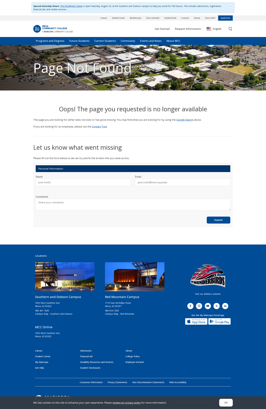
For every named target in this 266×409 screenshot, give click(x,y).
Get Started (162, 29)
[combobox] (216, 29)
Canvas (104, 18)
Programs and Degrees (50, 41)
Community (128, 41)
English (217, 29)
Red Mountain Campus (122, 297)
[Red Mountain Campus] (134, 278)
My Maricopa (135, 18)
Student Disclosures (90, 367)
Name (39, 176)
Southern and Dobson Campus (58, 297)
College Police (132, 356)
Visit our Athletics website (208, 293)
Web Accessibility (177, 382)
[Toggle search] (230, 28)
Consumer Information (91, 382)
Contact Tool (99, 126)
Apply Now (225, 18)
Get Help (39, 367)
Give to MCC (210, 18)
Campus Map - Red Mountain (119, 313)
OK (226, 402)
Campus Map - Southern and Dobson (53, 313)
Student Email (170, 18)
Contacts (185, 18)
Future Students (79, 41)
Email (138, 176)
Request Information (188, 29)
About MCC (173, 41)
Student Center (118, 18)
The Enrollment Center (71, 6)
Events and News (150, 41)
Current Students (105, 41)
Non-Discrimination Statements (148, 382)
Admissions (86, 350)
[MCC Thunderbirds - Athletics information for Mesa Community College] (208, 276)
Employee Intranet (134, 362)
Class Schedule (152, 18)
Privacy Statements (117, 382)
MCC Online (43, 327)
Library (197, 18)
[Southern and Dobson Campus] (65, 278)
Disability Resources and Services (96, 362)
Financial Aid (86, 356)
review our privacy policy (126, 402)
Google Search (184, 119)
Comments (42, 196)
